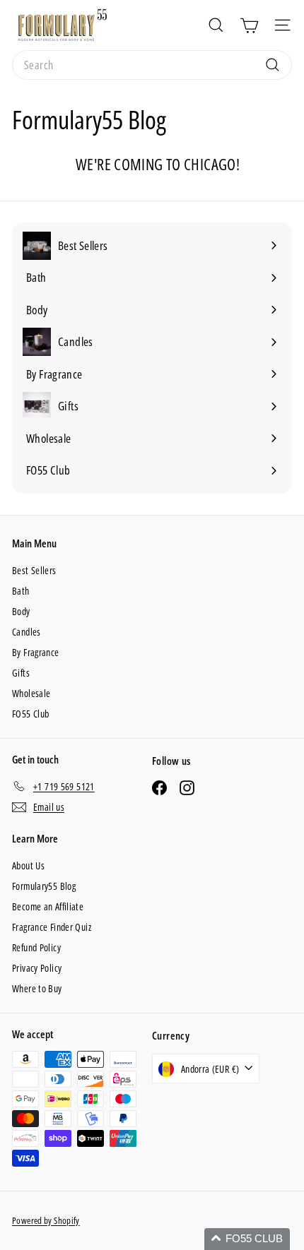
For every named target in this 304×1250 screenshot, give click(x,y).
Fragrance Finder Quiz (51, 927)
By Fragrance (35, 652)
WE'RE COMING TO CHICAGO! (158, 163)
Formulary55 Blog (44, 886)
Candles (26, 631)
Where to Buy (37, 988)
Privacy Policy (37, 968)
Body (21, 611)
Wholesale (31, 693)
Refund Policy (36, 947)
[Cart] (249, 25)
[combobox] (152, 65)
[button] (247, 1239)
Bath (21, 590)
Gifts (21, 672)
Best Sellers (34, 570)
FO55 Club (30, 713)
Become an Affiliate (47, 906)
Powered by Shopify (46, 1220)
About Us (28, 865)
